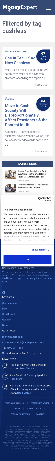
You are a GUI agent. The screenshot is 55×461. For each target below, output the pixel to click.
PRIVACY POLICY (34, 409)
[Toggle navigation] (48, 8)
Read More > (27, 368)
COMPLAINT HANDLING (14, 403)
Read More (40, 85)
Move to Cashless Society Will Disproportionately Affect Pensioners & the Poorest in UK (26, 115)
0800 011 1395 (14, 347)
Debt (4, 308)
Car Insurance (10, 303)
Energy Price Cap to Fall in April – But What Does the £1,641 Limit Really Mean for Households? (33, 174)
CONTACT (40, 414)
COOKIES (16, 409)
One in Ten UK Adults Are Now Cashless (27, 60)
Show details (39, 249)
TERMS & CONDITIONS (20, 414)
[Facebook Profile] (3, 292)
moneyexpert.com (12, 336)
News (5, 325)
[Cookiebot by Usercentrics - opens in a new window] (38, 199)
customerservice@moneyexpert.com (23, 342)
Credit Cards (9, 314)
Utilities (6, 319)
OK (27, 259)
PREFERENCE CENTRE (40, 403)
